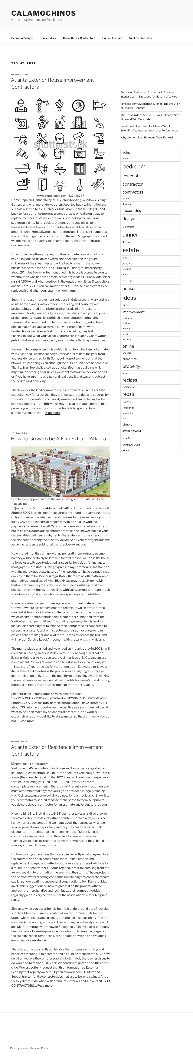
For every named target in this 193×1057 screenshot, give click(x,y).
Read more (52, 413)
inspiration (127, 318)
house (127, 281)
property (131, 366)
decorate (127, 204)
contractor (133, 184)
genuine (127, 263)
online (128, 346)
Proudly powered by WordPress (29, 1048)
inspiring (126, 323)
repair (129, 394)
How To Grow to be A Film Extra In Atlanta (58, 439)
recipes (130, 380)
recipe (126, 373)
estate (131, 250)
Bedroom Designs (22, 38)
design (129, 218)
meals (125, 334)
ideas (129, 297)
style (126, 437)
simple (127, 424)
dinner (130, 234)
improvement (134, 312)
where (126, 450)
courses (127, 198)
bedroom (134, 166)
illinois (126, 305)
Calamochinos (43, 13)
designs (129, 226)
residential (128, 413)
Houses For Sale (112, 38)
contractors (133, 192)
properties (130, 359)
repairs (127, 401)
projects (127, 353)
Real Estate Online (140, 38)
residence (128, 407)
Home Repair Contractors (79, 38)
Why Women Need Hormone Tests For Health (147, 137)
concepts (132, 175)
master (126, 328)
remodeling (129, 387)
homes (126, 274)
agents (126, 158)
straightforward (132, 430)
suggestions (132, 444)
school (126, 418)
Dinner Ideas (48, 38)
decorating (132, 210)
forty (125, 258)
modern (127, 339)
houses (129, 288)
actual (127, 152)
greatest (127, 269)
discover (127, 242)
